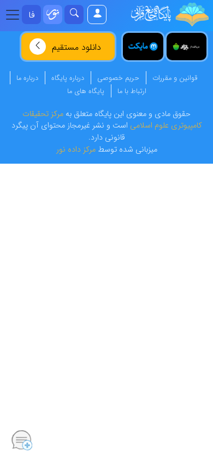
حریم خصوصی (118, 78)
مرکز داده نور (76, 149)
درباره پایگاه (67, 78)
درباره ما (27, 78)
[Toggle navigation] (15, 14)
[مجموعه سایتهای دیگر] (52, 14)
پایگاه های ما (85, 91)
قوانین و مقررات (174, 78)
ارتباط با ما (131, 91)
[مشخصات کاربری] (96, 14)
